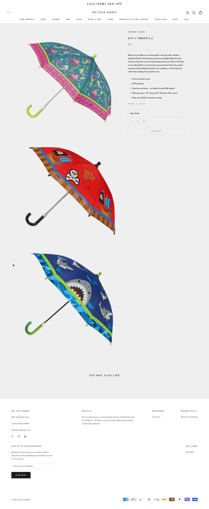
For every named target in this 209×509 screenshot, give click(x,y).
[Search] (194, 12)
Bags (175, 19)
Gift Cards (190, 452)
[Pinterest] (144, 104)
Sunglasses (161, 19)
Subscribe (20, 475)
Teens (79, 19)
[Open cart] (200, 12)
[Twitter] (140, 104)
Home (110, 19)
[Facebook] (136, 104)
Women (56, 19)
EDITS (43, 19)
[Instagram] (19, 436)
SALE (186, 19)
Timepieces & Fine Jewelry (134, 19)
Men (68, 19)
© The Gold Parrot (21, 500)
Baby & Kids (95, 19)
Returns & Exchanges (189, 417)
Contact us (156, 417)
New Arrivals (27, 19)
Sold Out (156, 131)
